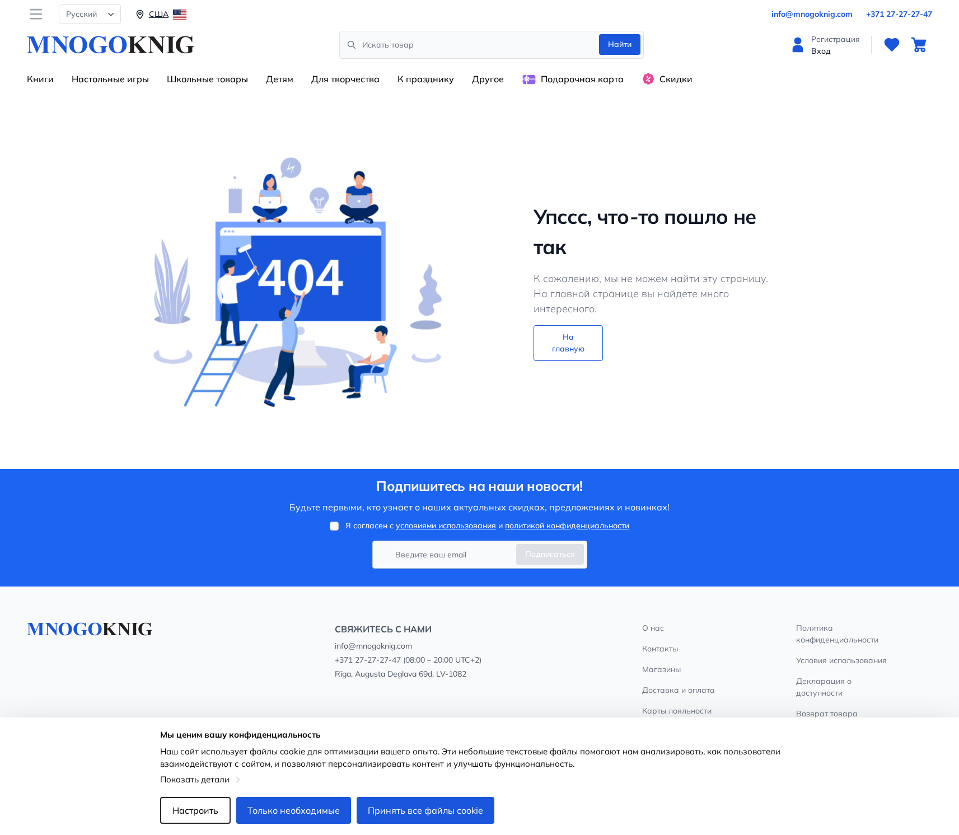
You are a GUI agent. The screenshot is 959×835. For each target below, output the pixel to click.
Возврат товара (827, 714)
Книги (40, 79)
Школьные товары (207, 79)
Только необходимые (293, 810)
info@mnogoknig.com (812, 14)
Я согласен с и (487, 525)
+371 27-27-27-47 (899, 14)
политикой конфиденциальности (567, 525)
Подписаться (550, 554)
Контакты (660, 649)
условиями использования (446, 525)
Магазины (661, 669)
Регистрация (835, 39)
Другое (488, 79)
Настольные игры (110, 79)
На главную (568, 343)
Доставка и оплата (678, 690)
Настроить (195, 810)
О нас (653, 628)
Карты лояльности (677, 711)
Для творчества (345, 79)
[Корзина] (918, 44)
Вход (821, 51)
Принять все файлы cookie (425, 810)
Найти (619, 44)
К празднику (425, 79)
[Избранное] (891, 44)
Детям (279, 79)
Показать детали (195, 779)
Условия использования (841, 660)
